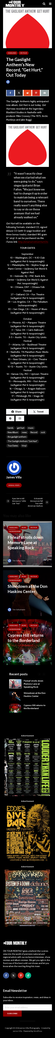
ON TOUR (23, 53)
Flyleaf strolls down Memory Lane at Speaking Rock (33, 683)
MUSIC (24, 528)
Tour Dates (13, 445)
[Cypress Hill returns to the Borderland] (27, 641)
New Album (13, 432)
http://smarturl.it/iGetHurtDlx (33, 241)
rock (43, 432)
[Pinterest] (21, 975)
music (31, 428)
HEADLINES (12, 53)
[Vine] (28, 975)
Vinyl (24, 445)
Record (34, 432)
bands (10, 428)
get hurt (20, 428)
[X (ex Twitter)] (13, 975)
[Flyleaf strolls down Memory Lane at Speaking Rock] (27, 543)
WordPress (37, 1031)
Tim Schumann (18, 560)
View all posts (13, 485)
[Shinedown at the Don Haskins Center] (27, 592)
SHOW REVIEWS (14, 531)
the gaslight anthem (17, 436)
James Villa (15, 82)
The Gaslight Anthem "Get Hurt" (22, 441)
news (24, 432)
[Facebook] (6, 975)
